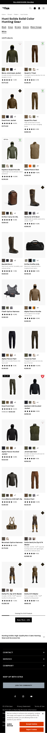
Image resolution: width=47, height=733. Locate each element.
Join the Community (23, 685)
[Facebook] (15, 697)
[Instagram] (23, 697)
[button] (3, 69)
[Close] (42, 713)
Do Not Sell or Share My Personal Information (20, 710)
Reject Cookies (31, 730)
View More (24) (23, 620)
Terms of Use (39, 706)
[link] (12, 63)
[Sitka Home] (13, 8)
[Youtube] (32, 697)
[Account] (39, 8)
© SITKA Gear (8, 706)
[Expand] (44, 637)
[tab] (23, 637)
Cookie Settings (10, 725)
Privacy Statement (23, 706)
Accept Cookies (31, 724)
